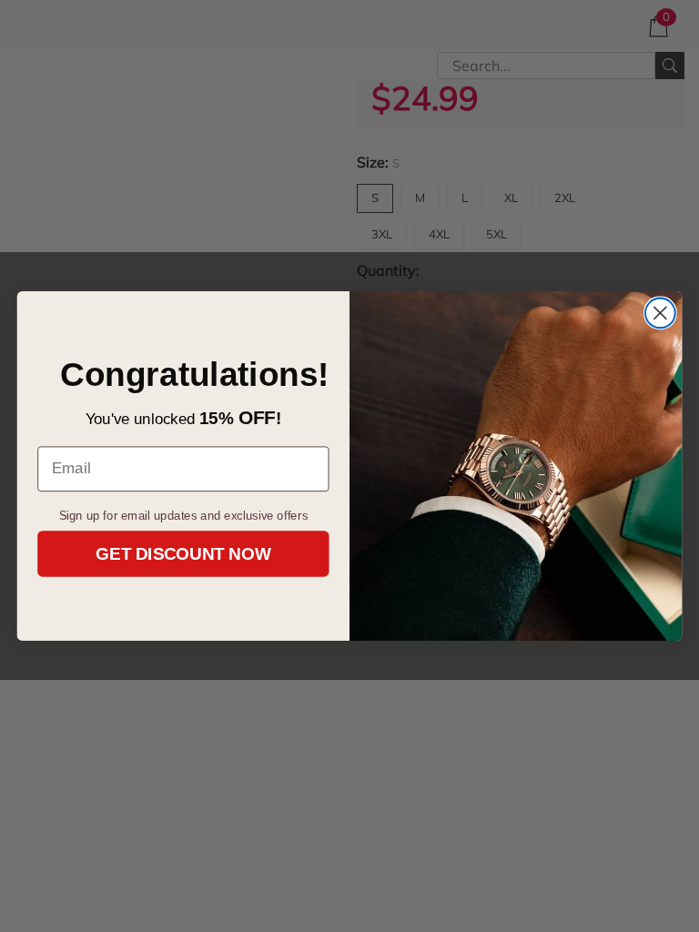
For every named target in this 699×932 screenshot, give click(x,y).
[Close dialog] (660, 313)
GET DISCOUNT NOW (183, 553)
